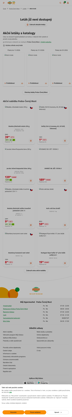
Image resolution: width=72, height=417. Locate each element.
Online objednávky (43, 335)
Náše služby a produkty (44, 332)
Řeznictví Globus (8, 312)
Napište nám (7, 371)
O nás (39, 350)
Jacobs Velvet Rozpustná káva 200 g (19, 168)
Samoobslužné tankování (11, 318)
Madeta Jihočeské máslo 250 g (19, 126)
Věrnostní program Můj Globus (13, 335)
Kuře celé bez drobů (53, 208)
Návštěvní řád (7, 362)
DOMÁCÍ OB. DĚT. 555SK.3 (53, 168)
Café (4, 315)
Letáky (25, 8)
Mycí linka (6, 321)
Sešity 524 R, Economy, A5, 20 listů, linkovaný (53, 127)
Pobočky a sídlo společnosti (12, 341)
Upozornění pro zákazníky (45, 341)
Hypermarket (7, 306)
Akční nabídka (7, 332)
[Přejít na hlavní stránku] (10, 2)
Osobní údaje (7, 350)
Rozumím (13, 412)
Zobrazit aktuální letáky (37, 24)
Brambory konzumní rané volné (19, 253)
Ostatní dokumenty (9, 365)
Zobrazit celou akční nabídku (36, 270)
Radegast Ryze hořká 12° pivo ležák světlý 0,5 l (53, 254)
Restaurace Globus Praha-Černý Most (15, 309)
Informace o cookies (9, 353)
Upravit (56, 412)
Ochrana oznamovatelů (10, 359)
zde (10, 392)
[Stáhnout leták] (22, 83)
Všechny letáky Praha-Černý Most (36, 92)
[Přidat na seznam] (31, 141)
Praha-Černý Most (14, 8)
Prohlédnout (10, 83)
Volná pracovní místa (44, 348)
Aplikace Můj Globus (10, 338)
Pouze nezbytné (35, 412)
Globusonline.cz (42, 338)
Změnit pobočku (45, 42)
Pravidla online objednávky (12, 348)
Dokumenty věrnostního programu (14, 356)
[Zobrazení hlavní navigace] (3, 3)
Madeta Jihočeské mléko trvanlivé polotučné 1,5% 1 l (19, 210)
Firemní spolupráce (9, 368)
